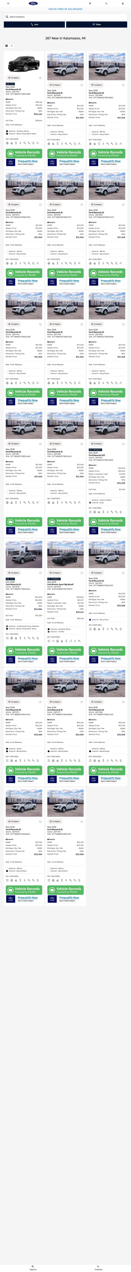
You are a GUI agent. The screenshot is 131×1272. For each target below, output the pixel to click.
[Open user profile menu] (123, 3)
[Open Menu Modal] (8, 3)
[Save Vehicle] (40, 78)
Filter (98, 24)
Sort (36, 24)
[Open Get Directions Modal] (90, 3)
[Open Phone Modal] (106, 3)
